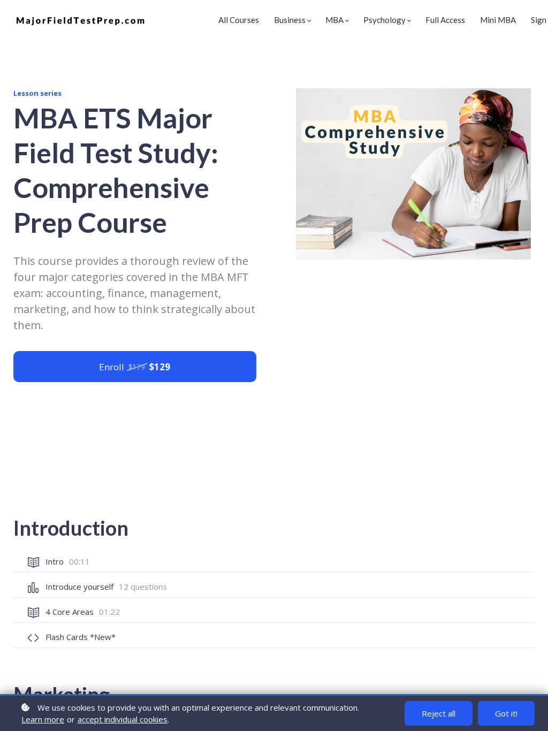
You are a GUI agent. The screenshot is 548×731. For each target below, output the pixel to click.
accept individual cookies (123, 719)
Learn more (42, 719)
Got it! (506, 713)
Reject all (438, 713)
